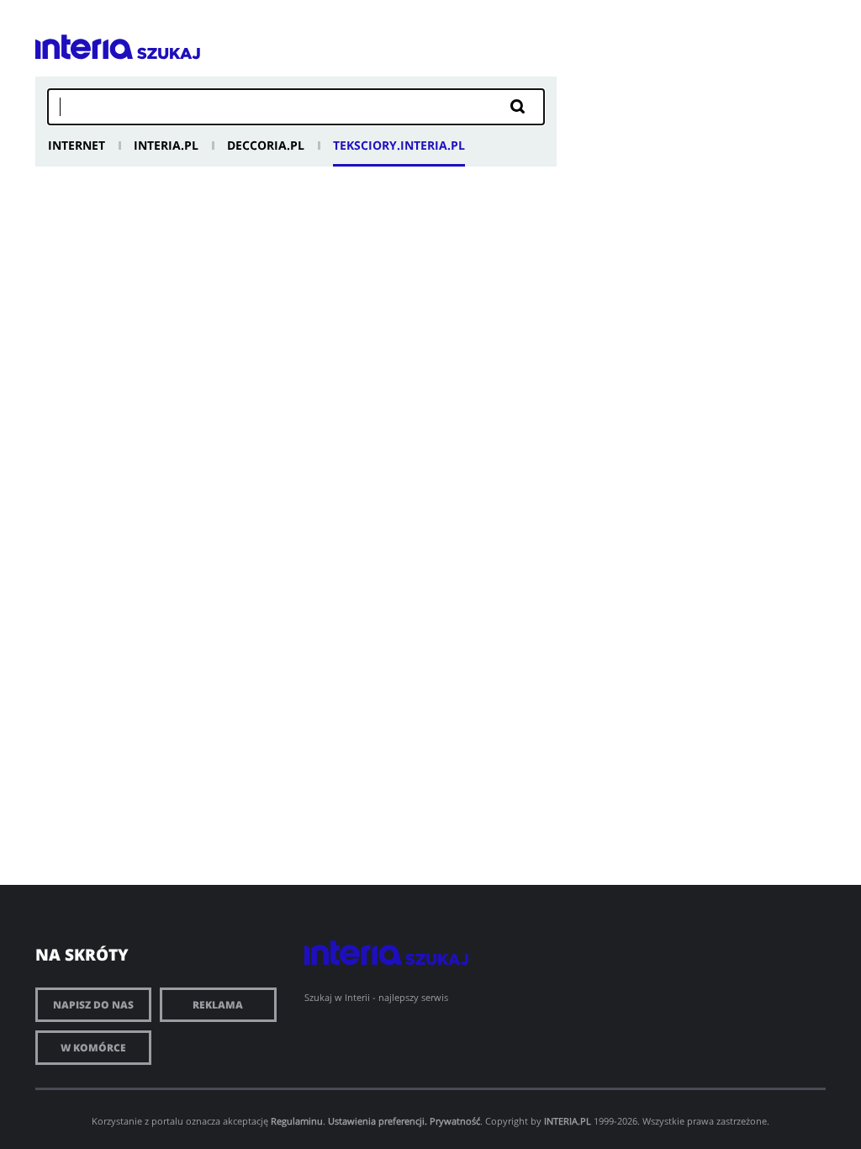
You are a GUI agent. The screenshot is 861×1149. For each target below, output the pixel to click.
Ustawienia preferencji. (377, 1121)
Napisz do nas (93, 1005)
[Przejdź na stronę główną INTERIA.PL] (84, 47)
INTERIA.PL (567, 1121)
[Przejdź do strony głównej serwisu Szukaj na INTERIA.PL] (168, 53)
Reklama (218, 1005)
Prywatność (455, 1121)
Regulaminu (297, 1121)
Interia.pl (166, 145)
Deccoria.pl (265, 145)
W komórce (93, 1047)
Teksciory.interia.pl (399, 145)
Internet (76, 145)
